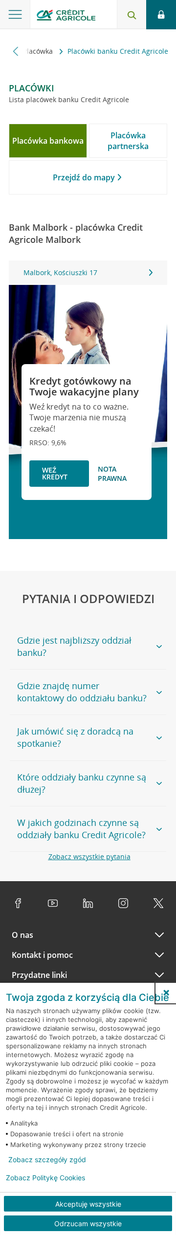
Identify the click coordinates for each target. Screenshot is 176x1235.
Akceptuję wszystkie (88, 1204)
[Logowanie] (161, 14)
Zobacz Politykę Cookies (45, 1178)
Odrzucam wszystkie (88, 1223)
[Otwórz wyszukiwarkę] (131, 14)
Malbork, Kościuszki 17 (60, 272)
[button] (166, 992)
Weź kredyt (54, 473)
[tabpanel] (88, 272)
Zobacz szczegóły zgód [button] (47, 1160)
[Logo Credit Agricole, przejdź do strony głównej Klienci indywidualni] (66, 16)
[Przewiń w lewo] (15, 51)
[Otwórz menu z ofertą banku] (15, 14)
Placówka (39, 51)
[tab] (48, 141)
